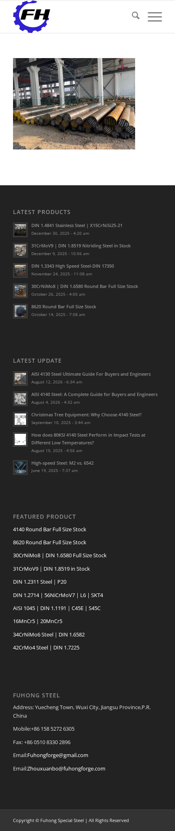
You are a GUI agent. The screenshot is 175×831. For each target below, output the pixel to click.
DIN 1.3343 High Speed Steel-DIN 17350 (72, 266)
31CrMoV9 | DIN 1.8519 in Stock (51, 568)
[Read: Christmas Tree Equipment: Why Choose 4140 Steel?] (20, 419)
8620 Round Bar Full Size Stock (63, 306)
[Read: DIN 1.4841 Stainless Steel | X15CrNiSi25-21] (20, 230)
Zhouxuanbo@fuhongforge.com (66, 768)
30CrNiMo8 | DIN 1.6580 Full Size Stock (60, 555)
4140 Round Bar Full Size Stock (49, 529)
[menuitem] (132, 16)
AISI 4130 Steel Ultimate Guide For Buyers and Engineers (91, 374)
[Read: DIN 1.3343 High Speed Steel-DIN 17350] (20, 270)
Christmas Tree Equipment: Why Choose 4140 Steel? (86, 414)
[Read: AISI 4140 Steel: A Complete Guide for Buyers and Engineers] (20, 399)
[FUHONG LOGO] (72, 16)
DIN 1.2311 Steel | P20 (39, 581)
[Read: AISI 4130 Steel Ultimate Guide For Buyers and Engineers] (20, 378)
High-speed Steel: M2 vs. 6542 (62, 463)
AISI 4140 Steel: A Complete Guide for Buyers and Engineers (94, 394)
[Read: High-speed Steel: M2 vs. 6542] (20, 467)
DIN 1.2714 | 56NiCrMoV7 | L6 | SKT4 (58, 595)
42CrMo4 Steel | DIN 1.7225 (46, 647)
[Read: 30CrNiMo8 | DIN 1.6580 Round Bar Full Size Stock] (20, 290)
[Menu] (151, 16)
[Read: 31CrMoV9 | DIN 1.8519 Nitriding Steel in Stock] (20, 250)
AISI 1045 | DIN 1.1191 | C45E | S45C (57, 608)
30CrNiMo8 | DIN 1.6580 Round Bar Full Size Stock (84, 286)
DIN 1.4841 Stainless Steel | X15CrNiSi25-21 (76, 225)
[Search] (132, 16)
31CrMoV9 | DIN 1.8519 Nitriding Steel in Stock (81, 245)
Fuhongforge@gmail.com (57, 755)
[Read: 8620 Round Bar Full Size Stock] (20, 311)
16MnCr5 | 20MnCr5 (37, 621)
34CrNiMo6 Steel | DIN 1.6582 (49, 634)
